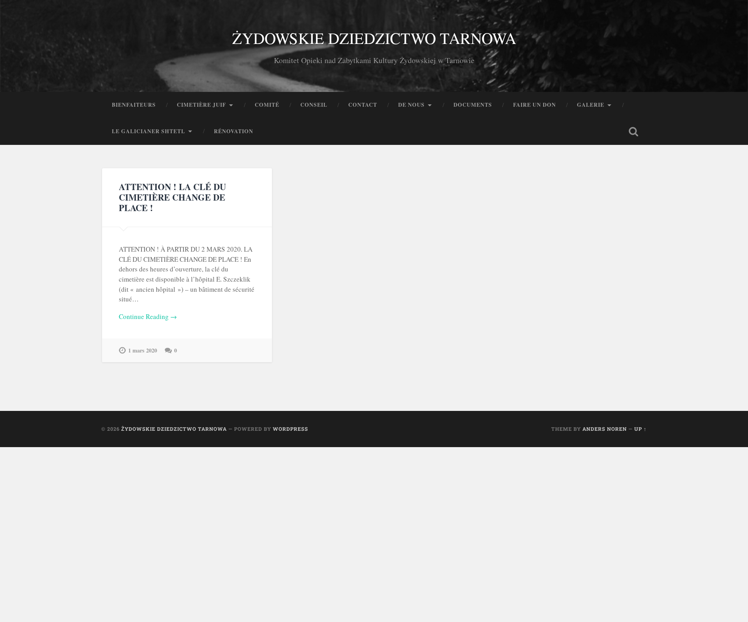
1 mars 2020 (142, 350)
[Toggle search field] (633, 131)
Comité (267, 105)
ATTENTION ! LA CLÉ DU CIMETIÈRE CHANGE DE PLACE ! (172, 197)
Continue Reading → (148, 316)
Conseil (313, 105)
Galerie (590, 105)
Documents (472, 105)
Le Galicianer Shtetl (148, 131)
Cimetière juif (201, 105)
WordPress (290, 429)
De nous (411, 105)
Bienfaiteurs (134, 105)
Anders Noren (604, 429)
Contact (362, 105)
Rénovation (233, 131)
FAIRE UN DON (534, 105)
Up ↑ (640, 429)
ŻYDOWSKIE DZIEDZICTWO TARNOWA (374, 37)
